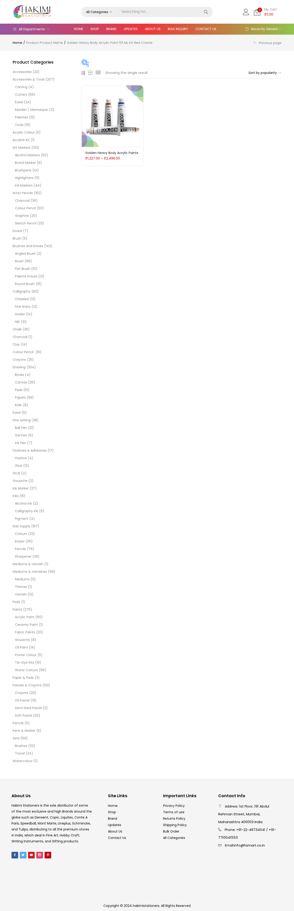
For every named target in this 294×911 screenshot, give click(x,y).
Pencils (20, 549)
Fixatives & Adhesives (30, 450)
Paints (17, 609)
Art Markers (22, 147)
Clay (16, 344)
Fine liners (23, 306)
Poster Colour (26, 655)
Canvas (21, 382)
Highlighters (24, 178)
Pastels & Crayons (27, 685)
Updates (131, 29)
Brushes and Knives (28, 246)
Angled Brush (25, 253)
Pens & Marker (24, 730)
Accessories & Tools (29, 79)
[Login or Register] (246, 11)
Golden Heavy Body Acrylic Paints (111, 153)
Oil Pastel (22, 700)
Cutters (21, 94)
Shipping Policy (175, 825)
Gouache (20, 480)
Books (19, 374)
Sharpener (23, 556)
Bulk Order (171, 831)
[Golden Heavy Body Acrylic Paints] (112, 116)
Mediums (22, 579)
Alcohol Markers (27, 155)
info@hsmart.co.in (249, 845)
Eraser (20, 541)
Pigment (21, 518)
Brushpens (23, 170)
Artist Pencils (23, 193)
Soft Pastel (23, 715)
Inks (16, 496)
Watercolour (23, 761)
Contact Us (205, 29)
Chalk (17, 329)
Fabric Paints (25, 632)
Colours (21, 533)
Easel (19, 102)
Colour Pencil (25, 208)
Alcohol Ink (23, 503)
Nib (17, 321)
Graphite (22, 215)
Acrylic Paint (24, 617)
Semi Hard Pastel (28, 708)
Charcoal (22, 200)
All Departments (32, 29)
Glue (18, 465)
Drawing (19, 367)
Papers (20, 397)
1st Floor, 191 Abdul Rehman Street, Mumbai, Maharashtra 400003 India (243, 814)
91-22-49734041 (251, 829)
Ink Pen (20, 443)
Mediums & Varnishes (30, 571)
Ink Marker (21, 488)
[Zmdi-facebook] (14, 855)
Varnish (21, 594)
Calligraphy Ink (26, 511)
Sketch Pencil (25, 223)
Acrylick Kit (21, 140)
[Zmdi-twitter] (23, 855)
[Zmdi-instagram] (39, 855)
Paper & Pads (23, 677)
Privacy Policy (174, 805)
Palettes (21, 117)
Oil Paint (21, 647)
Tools (19, 125)
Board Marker (25, 162)
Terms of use (173, 812)
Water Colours (26, 670)
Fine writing (22, 420)
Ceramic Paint (26, 624)
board (17, 231)
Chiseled (22, 299)
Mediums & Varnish (28, 564)
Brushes (21, 745)
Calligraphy (22, 291)
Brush (17, 238)
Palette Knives (26, 276)
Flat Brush (22, 268)
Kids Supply (21, 526)
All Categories (174, 838)
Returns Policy (174, 818)
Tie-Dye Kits (24, 662)
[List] (98, 72)
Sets (16, 738)
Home (78, 29)
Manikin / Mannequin (31, 109)
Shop (94, 29)
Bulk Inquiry (178, 29)
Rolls (18, 405)
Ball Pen (21, 427)
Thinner (21, 586)
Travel (20, 753)
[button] (100, 12)
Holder (20, 314)
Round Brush (25, 284)
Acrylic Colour (24, 132)
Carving (21, 87)
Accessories (22, 72)
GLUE (16, 473)
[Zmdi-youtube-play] (31, 855)
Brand (111, 29)
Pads (19, 390)
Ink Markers (24, 185)
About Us (153, 29)
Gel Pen (21, 435)
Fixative (21, 458)
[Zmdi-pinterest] (48, 855)
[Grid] (83, 72)
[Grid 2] (90, 72)
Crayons (19, 359)
